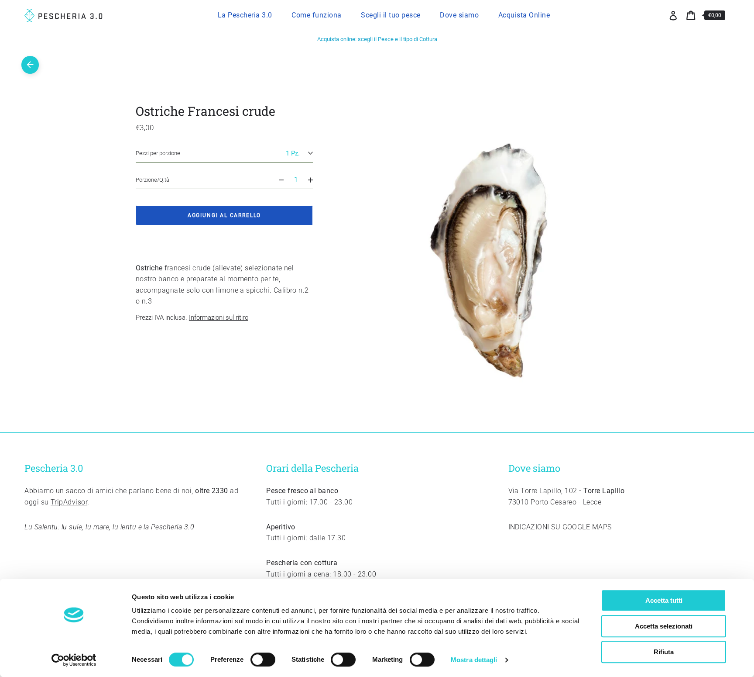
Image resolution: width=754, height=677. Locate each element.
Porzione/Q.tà (152, 179)
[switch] (262, 660)
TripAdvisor (69, 502)
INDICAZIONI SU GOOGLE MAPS (560, 527)
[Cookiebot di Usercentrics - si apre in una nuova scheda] (74, 660)
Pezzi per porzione (158, 153)
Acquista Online (524, 15)
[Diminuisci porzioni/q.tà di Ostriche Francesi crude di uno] (277, 180)
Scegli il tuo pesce (391, 15)
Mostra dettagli (474, 659)
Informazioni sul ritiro (218, 318)
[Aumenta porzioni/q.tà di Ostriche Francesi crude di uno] (314, 180)
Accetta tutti (663, 600)
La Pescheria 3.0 (245, 15)
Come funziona (316, 15)
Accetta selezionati (663, 626)
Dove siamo (459, 15)
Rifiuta (664, 652)
